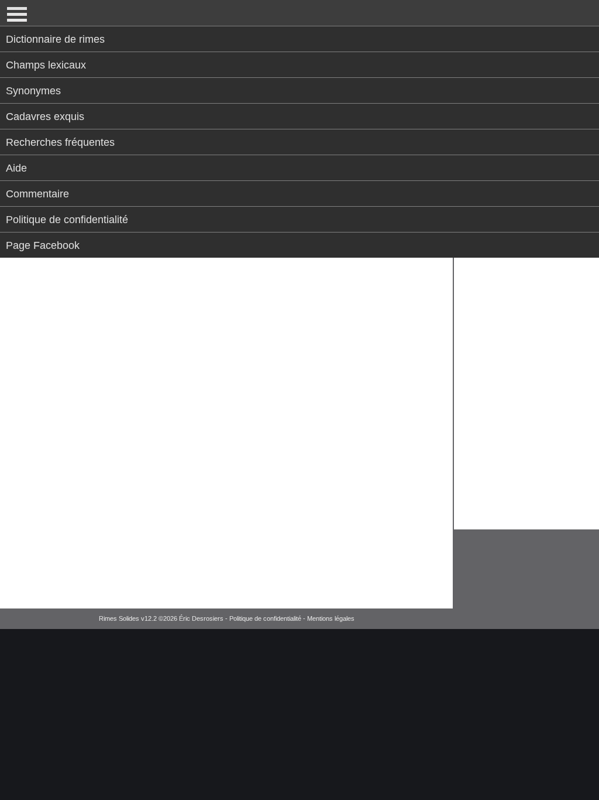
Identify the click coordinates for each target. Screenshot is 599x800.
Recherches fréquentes (60, 142)
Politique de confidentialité (67, 219)
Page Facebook (43, 245)
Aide (16, 168)
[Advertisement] (525, 334)
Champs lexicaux (46, 65)
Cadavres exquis (45, 116)
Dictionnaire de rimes (55, 39)
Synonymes (33, 91)
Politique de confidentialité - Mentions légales (291, 618)
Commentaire (37, 194)
